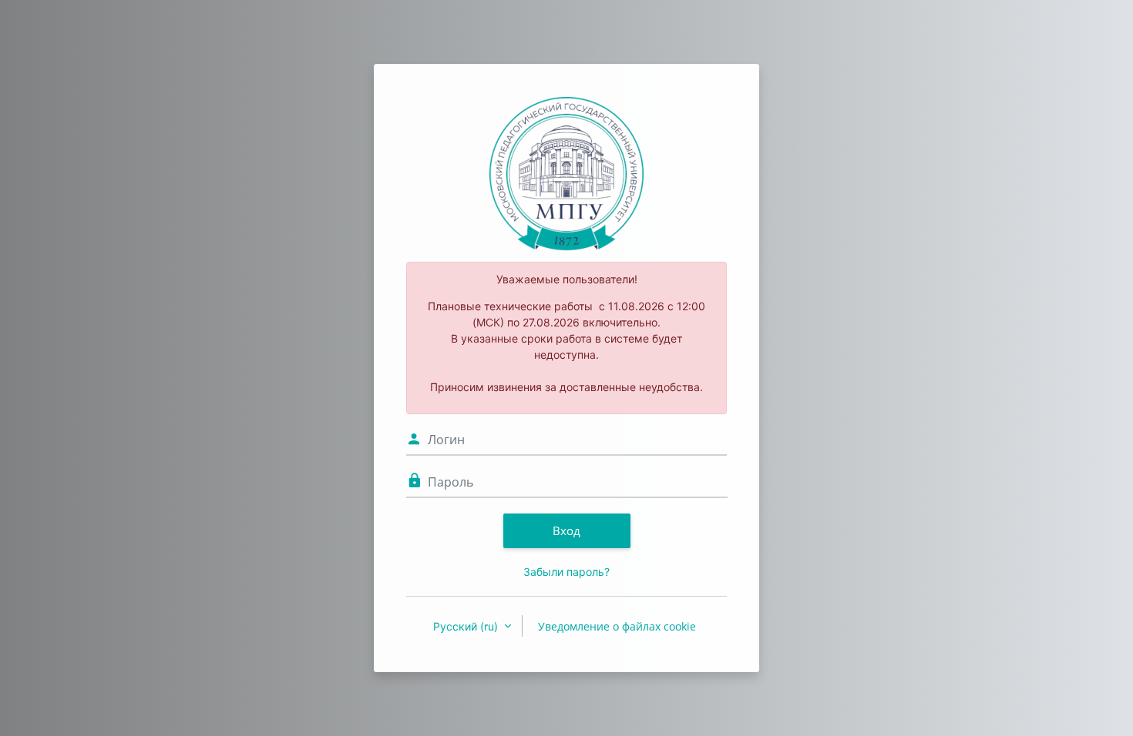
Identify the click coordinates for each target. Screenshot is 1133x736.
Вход (566, 530)
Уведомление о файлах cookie (617, 626)
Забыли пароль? (566, 571)
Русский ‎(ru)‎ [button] (467, 626)
